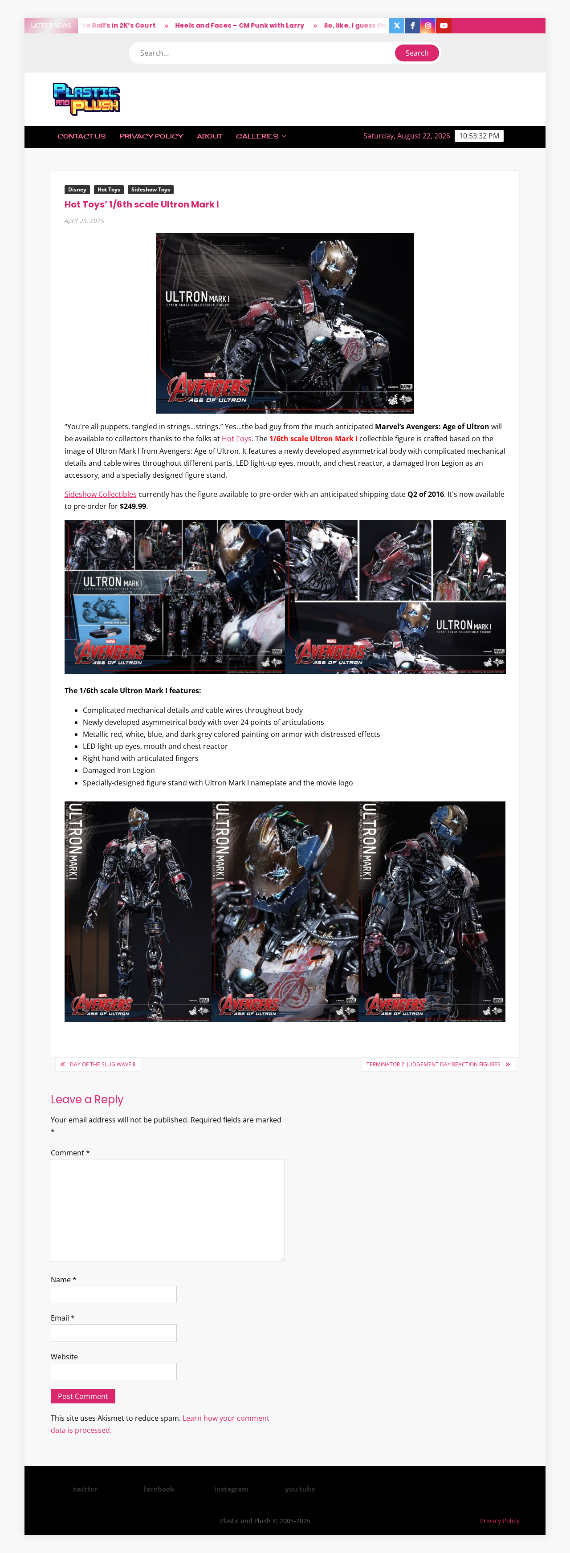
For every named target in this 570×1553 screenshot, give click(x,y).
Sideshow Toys (150, 189)
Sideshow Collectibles (101, 494)
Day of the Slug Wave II (102, 1064)
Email (63, 1318)
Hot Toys (109, 189)
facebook (158, 1488)
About (209, 136)
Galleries (257, 136)
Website (64, 1357)
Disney (77, 189)
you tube (300, 1488)
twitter (85, 1488)
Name (64, 1280)
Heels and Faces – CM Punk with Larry (206, 25)
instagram (231, 1488)
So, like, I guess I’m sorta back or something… (369, 25)
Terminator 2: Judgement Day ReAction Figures (433, 1064)
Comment (70, 1153)
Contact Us (81, 136)
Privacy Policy (151, 136)
